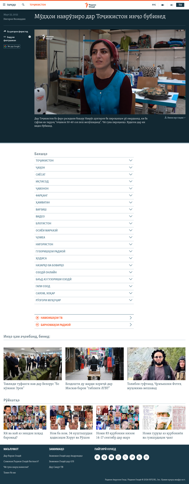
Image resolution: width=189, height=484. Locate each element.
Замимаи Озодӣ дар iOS (61, 461)
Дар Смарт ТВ (56, 467)
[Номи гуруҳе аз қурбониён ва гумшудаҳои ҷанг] (164, 418)
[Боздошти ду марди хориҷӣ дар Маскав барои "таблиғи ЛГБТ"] (94, 363)
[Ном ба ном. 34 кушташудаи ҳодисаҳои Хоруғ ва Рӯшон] (71, 418)
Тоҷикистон (38, 5)
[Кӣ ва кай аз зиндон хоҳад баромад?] (25, 418)
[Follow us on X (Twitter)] (125, 457)
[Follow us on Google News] (97, 457)
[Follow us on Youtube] (111, 457)
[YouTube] (162, 5)
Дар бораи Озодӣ (12, 456)
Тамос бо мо (10, 473)
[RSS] (139, 457)
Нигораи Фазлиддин (15, 19)
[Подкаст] (146, 457)
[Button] (16, 32)
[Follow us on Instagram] (118, 457)
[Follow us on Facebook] (104, 457)
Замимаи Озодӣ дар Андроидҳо (66, 456)
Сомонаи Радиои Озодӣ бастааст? (21, 461)
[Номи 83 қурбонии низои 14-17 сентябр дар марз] (117, 418)
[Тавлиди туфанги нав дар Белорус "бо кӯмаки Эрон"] (33, 363)
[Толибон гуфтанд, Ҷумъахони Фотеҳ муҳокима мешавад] (156, 363)
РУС (154, 5)
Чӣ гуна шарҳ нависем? (16, 467)
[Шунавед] (171, 5)
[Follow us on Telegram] (132, 457)
